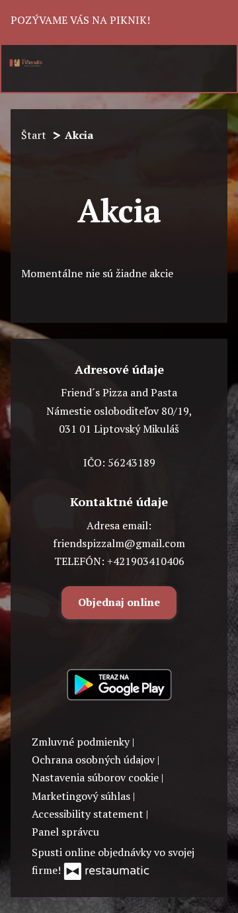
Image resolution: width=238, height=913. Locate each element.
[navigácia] (217, 62)
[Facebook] (117, 640)
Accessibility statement (89, 813)
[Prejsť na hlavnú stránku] (25, 63)
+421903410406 (145, 561)
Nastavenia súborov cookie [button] (96, 777)
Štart (33, 135)
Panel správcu (65, 831)
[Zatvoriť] (216, 22)
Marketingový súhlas (82, 796)
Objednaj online (119, 602)
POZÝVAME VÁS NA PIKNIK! (82, 20)
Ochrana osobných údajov (94, 759)
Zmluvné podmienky (82, 741)
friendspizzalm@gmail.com (119, 543)
